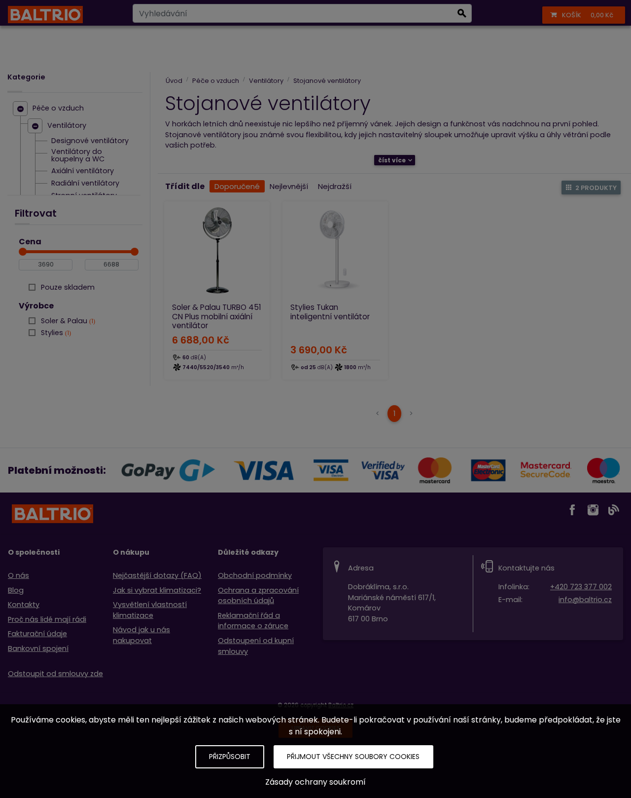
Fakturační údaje (37, 634)
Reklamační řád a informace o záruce (253, 620)
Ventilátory (66, 126)
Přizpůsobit (229, 756)
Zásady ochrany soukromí (315, 782)
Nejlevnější (289, 186)
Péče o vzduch (58, 109)
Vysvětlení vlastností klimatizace (150, 610)
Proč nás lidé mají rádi (47, 619)
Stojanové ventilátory (327, 80)
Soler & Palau (67, 321)
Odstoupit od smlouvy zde (55, 674)
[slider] (23, 252)
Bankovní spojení (38, 648)
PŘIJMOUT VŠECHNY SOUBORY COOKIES (353, 756)
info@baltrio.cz (585, 600)
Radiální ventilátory (85, 184)
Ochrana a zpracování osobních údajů (258, 595)
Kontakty (23, 604)
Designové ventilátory (90, 141)
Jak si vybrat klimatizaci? (157, 590)
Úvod (174, 80)
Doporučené (237, 186)
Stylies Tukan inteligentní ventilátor (330, 311)
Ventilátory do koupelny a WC (78, 156)
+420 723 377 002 (581, 587)
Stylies (55, 333)
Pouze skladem (68, 287)
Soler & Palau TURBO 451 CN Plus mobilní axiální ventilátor (216, 316)
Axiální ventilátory (82, 171)
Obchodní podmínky (255, 575)
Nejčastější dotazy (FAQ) (157, 575)
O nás (18, 575)
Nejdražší (334, 186)
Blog (16, 590)
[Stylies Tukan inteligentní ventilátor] (335, 250)
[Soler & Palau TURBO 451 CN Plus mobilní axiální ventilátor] (217, 250)
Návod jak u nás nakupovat (141, 635)
